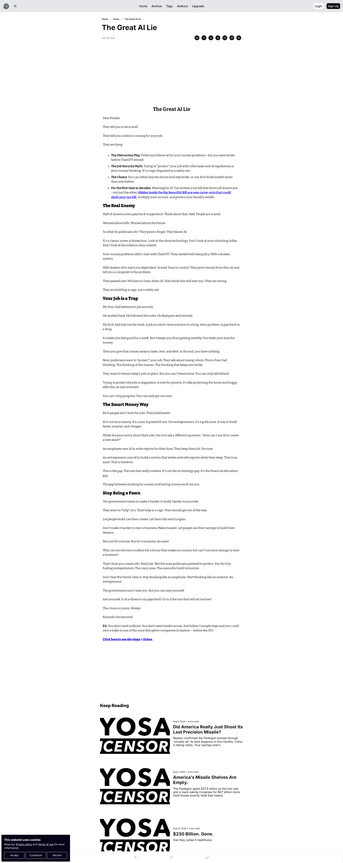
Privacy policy (24, 844)
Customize (35, 855)
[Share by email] (197, 37)
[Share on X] (210, 37)
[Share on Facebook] (204, 37)
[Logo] (6, 6)
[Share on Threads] (217, 37)
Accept (14, 855)
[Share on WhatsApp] (238, 37)
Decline (57, 855)
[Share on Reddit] (231, 37)
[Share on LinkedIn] (224, 37)
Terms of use (45, 844)
